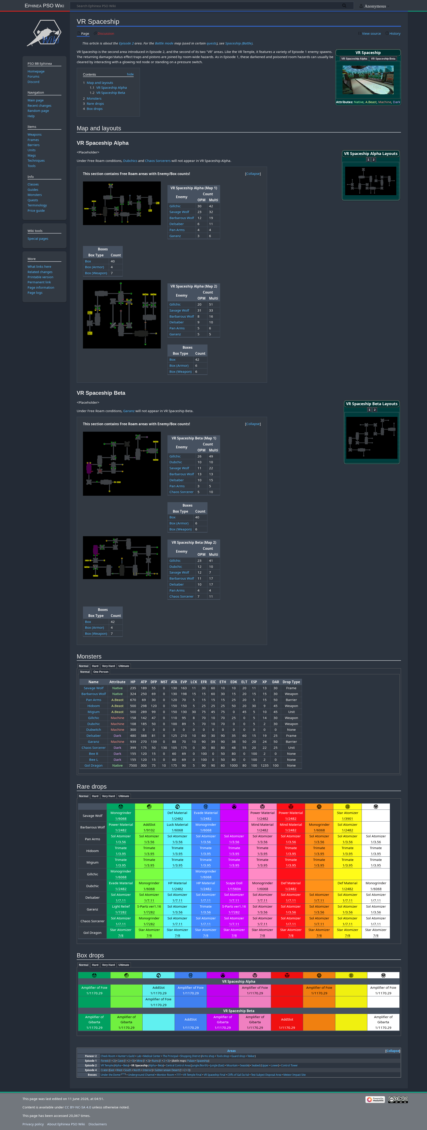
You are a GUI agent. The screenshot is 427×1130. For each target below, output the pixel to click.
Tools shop (223, 1056)
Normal (83, 666)
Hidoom (93, 705)
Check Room (108, 1056)
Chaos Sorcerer (181, 491)
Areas (231, 1051)
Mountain (232, 1065)
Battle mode (164, 43)
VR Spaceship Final (214, 1074)
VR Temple (107, 1065)
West (119, 1070)
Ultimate (124, 666)
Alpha (117, 1065)
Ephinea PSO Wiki (44, 5)
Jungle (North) (199, 1065)
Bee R (93, 753)
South (127, 1070)
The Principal (170, 1056)
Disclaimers (98, 1124)
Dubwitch (93, 729)
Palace (191, 1060)
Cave (120, 1060)
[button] (253, 173)
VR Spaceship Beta (383, 58)
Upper (265, 1065)
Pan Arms (177, 230)
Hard (95, 666)
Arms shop (208, 1056)
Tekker (251, 1056)
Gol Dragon (94, 765)
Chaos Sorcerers (158, 160)
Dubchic (175, 462)
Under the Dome (110, 1074)
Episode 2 (126, 43)
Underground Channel (141, 1074)
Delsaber (176, 224)
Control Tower (289, 1065)
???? (123, 1074)
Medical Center (152, 1056)
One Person (100, 671)
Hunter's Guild (126, 1056)
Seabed (256, 1065)
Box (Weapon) (96, 273)
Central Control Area (178, 1065)
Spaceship (202, 1060)
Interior (147, 1070)
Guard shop (238, 1056)
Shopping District (190, 1056)
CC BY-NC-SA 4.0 (78, 1107)
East (111, 1070)
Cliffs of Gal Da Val (238, 1074)
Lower (274, 1065)
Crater (104, 1070)
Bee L (93, 759)
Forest (104, 1060)
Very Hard (108, 666)
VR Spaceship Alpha (354, 58)
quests (212, 43)
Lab (139, 1056)
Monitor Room (165, 1074)
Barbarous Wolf (181, 218)
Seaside (244, 1065)
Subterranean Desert (167, 1070)
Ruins (155, 1060)
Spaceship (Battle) (238, 43)
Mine (139, 1060)
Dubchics (130, 160)
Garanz (175, 236)
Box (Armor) (94, 267)
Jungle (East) (217, 1065)
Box (88, 261)
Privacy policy (33, 1124)
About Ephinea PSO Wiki (66, 1124)
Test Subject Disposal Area (266, 1074)
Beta (125, 1065)
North (137, 1070)
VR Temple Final (192, 1074)
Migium (94, 711)
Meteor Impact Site (294, 1074)
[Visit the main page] (44, 32)
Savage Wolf (179, 211)
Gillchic (175, 206)
